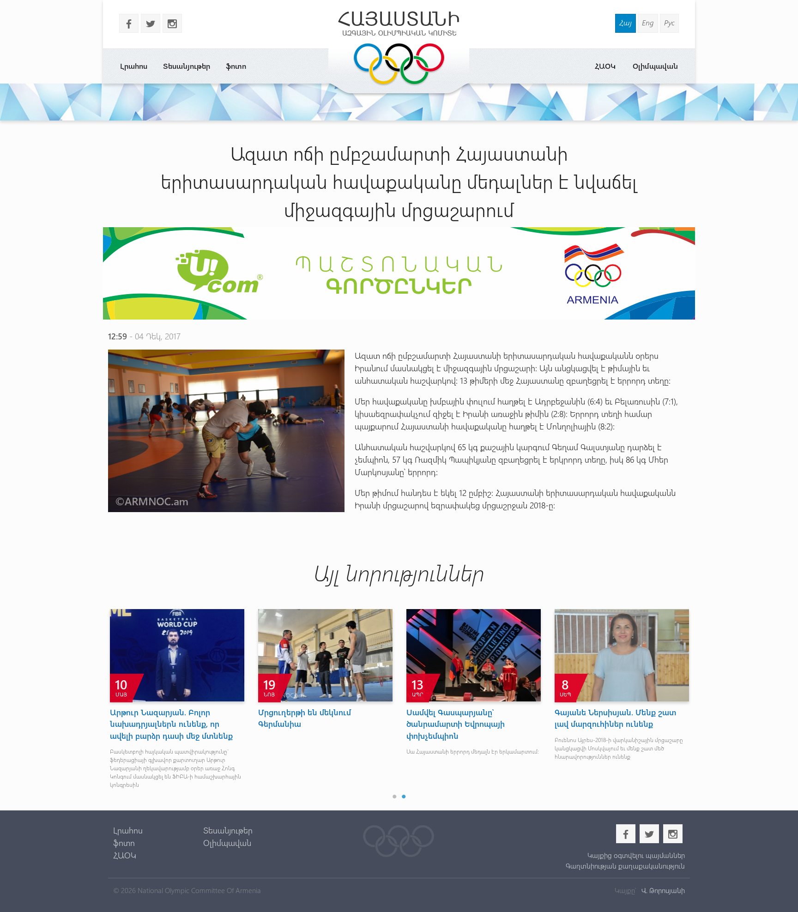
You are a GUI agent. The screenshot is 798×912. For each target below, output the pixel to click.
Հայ (625, 22)
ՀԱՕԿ (605, 66)
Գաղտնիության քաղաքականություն (625, 865)
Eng (648, 22)
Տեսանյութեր (186, 66)
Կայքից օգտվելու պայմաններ (635, 855)
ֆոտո (236, 66)
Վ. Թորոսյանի (662, 890)
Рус (669, 22)
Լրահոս (133, 66)
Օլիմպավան (655, 66)
